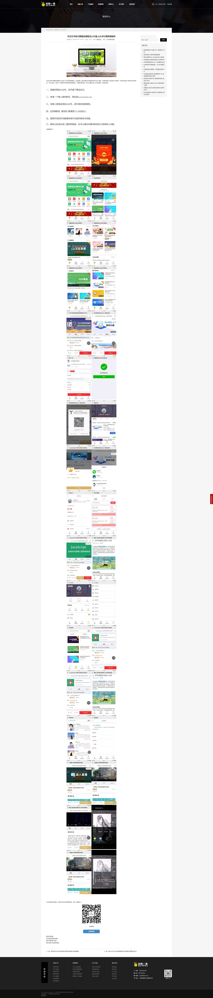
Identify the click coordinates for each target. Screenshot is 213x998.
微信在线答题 (95, 974)
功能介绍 (80, 4)
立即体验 (91, 931)
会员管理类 (56, 978)
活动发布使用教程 (77, 974)
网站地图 (43, 995)
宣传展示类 (56, 967)
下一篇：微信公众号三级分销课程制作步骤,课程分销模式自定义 (120, 951)
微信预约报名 (95, 969)
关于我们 (121, 4)
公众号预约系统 (110, 39)
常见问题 (114, 978)
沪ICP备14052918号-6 (54, 994)
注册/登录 (132, 4)
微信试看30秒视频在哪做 (52, 942)
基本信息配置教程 (77, 969)
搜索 (163, 40)
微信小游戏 (95, 976)
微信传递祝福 (49, 936)
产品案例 (90, 4)
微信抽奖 (114, 967)
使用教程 (101, 4)
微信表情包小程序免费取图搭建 (152, 54)
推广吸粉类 (56, 969)
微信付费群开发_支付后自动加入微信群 (154, 57)
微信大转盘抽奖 (96, 967)
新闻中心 (111, 4)
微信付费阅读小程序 (51, 940)
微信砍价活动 (95, 971)
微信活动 (99, 39)
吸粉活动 (114, 969)
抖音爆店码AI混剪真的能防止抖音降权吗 (154, 59)
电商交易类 (56, 974)
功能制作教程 (76, 971)
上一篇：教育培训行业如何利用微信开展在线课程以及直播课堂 (62, 951)
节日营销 (114, 976)
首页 (71, 4)
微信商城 (114, 974)
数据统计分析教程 (77, 976)
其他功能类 (56, 981)
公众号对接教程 (77, 967)
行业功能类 (56, 976)
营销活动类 (56, 971)
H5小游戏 (114, 971)
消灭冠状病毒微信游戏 (52, 938)
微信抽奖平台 (57, 29)
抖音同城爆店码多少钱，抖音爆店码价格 (154, 62)
